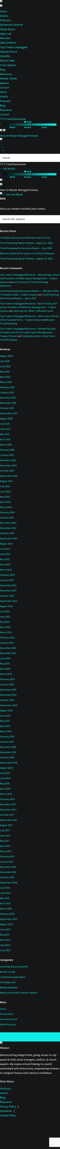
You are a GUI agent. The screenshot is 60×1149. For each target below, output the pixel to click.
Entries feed (6, 1013)
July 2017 (5, 830)
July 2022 (5, 611)
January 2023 (7, 580)
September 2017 (8, 819)
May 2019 (5, 720)
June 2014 (5, 950)
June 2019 (5, 715)
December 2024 (8, 460)
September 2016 (8, 882)
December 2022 (8, 585)
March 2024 (6, 507)
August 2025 (6, 418)
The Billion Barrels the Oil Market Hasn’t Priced (25, 237)
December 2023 (8, 522)
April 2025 (5, 439)
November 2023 (8, 527)
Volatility (5, 56)
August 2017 (6, 825)
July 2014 (5, 945)
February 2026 (7, 387)
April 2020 (5, 668)
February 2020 (7, 679)
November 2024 (8, 465)
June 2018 (5, 778)
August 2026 (6, 355)
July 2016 (5, 887)
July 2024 (5, 486)
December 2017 (8, 804)
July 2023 (5, 548)
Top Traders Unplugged (13, 47)
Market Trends (8, 78)
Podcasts (5, 20)
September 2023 (8, 538)
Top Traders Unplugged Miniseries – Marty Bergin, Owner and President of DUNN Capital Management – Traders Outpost (30, 278)
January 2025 (7, 455)
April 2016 (5, 903)
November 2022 (8, 590)
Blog (2, 69)
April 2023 (5, 564)
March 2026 (6, 382)
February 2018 (7, 799)
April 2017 (5, 846)
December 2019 (8, 689)
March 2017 (6, 851)
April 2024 (5, 501)
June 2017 (5, 835)
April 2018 (5, 788)
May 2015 (5, 934)
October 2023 (7, 533)
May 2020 (5, 663)
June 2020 (5, 658)
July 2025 (5, 423)
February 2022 (7, 637)
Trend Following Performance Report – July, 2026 (26, 248)
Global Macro (7, 29)
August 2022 (6, 606)
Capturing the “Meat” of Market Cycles (33, 310)
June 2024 (5, 491)
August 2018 (6, 767)
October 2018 (7, 757)
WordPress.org (8, 1024)
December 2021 (8, 647)
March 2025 (6, 444)
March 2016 (6, 908)
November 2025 (8, 402)
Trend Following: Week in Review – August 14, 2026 (26, 258)
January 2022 (7, 642)
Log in (3, 1008)
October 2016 (7, 877)
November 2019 (8, 694)
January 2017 (7, 861)
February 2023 (7, 574)
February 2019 (7, 736)
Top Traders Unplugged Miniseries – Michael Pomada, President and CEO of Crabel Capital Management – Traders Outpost (28, 332)
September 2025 (8, 413)
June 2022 (5, 616)
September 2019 (8, 705)
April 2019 (5, 726)
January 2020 (7, 684)
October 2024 (7, 470)
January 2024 (7, 517)
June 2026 (5, 366)
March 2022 (6, 632)
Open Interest (8, 42)
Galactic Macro (8, 51)
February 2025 (7, 449)
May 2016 (5, 898)
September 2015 (8, 919)
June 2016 (5, 892)
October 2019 (7, 700)
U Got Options (8, 65)
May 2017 (5, 840)
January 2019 (7, 741)
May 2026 (5, 371)
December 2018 (8, 746)
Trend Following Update (12, 976)
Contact (4, 87)
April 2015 (5, 939)
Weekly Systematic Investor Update (18, 992)
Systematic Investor (11, 24)
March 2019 (6, 731)
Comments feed (8, 1019)
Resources (6, 74)
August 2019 (6, 710)
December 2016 (8, 866)
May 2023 (5, 559)
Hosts (3, 11)
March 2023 (6, 569)
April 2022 (5, 627)
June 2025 (5, 428)
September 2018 (8, 762)
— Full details (7, 168)
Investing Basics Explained (14, 966)
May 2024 (5, 496)
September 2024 (8, 475)
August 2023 (6, 543)
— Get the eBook (13, 194)
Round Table (7, 60)
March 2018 (6, 793)
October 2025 (7, 408)
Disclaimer (6, 1111)
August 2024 (6, 481)
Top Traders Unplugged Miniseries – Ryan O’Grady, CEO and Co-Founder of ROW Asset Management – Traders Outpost (28, 307)
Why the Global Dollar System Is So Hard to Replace (27, 253)
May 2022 (5, 621)
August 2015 (6, 924)
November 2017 (8, 809)
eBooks (4, 83)
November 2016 (8, 872)
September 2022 (8, 600)
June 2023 (5, 554)
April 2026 (5, 376)
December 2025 (8, 397)
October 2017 (7, 814)
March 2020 (6, 673)
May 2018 (5, 783)
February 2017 (7, 856)
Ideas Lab (5, 33)
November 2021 (8, 653)
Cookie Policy (8, 1115)
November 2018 (8, 752)
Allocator (5, 38)
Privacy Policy (8, 1106)
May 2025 (5, 434)
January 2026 (7, 392)
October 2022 (7, 595)
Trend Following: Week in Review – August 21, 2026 (26, 242)
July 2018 (5, 773)
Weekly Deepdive (9, 987)
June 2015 (5, 929)
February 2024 (7, 512)
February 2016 (7, 913)
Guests (4, 15)
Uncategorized (8, 982)
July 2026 (5, 361)
